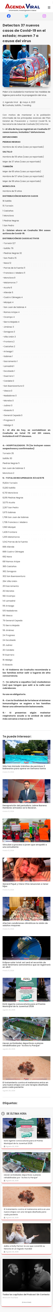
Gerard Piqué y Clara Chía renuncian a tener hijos (25, 885)
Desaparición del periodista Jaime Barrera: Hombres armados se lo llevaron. (25, 806)
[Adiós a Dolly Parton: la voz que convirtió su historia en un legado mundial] (26, 1233)
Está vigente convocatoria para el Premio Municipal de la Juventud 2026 (24, 1005)
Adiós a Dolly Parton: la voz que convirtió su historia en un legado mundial (24, 1247)
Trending (26, 105)
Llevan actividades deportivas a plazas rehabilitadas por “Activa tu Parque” (23, 1044)
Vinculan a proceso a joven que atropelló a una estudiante (25, 845)
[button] (49, 7)
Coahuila (9, 105)
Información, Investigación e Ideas (22, 10)
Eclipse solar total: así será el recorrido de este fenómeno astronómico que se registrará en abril (26, 964)
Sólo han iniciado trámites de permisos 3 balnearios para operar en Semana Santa (24, 767)
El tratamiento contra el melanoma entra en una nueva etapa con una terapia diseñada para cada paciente (25, 1084)
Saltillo (18, 105)
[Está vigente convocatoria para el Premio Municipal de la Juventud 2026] (26, 1128)
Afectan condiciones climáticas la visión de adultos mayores (25, 924)
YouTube (14, 1297)
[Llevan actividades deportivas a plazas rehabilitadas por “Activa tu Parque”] (26, 1162)
